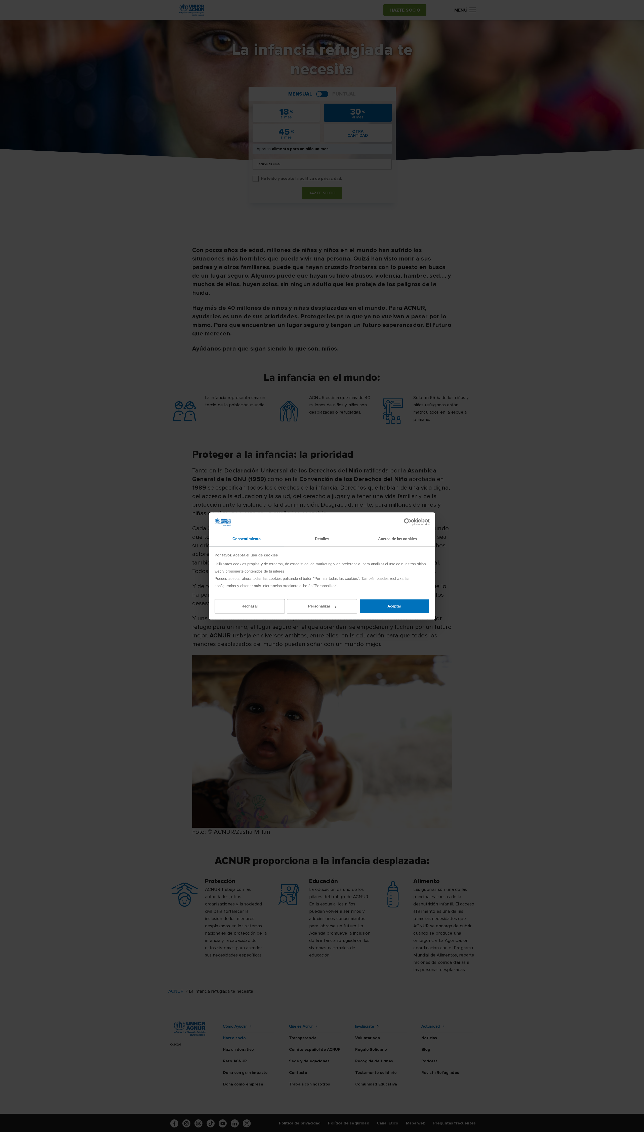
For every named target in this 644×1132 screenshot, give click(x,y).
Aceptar (394, 606)
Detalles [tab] (322, 539)
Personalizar (319, 606)
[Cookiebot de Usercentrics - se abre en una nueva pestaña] (408, 522)
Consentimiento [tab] (246, 539)
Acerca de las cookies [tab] (397, 539)
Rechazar (250, 606)
